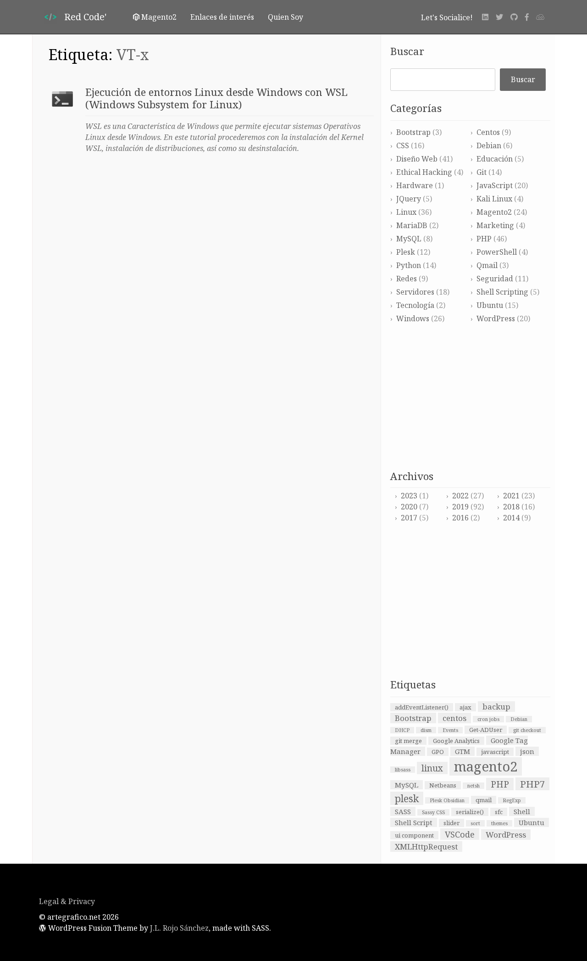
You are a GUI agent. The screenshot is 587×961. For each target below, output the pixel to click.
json (527, 751)
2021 (511, 496)
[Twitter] (499, 17)
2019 (460, 507)
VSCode (460, 834)
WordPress (495, 318)
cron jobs (488, 719)
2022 (460, 496)
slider (451, 823)
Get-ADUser (485, 730)
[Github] (514, 17)
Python (408, 265)
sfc (499, 812)
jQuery (408, 199)
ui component (414, 835)
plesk (407, 798)
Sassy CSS (433, 812)
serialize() (470, 812)
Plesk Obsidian (447, 800)
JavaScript (494, 185)
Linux (406, 212)
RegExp (512, 800)
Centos (488, 132)
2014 (511, 518)
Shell (522, 811)
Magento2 (494, 212)
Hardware (414, 185)
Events (450, 730)
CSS (402, 145)
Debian (488, 145)
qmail (484, 800)
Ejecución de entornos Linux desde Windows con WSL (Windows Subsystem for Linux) (216, 98)
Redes (406, 279)
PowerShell (496, 252)
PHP (484, 239)
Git (481, 172)
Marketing (495, 225)
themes (499, 823)
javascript (495, 752)
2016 (460, 518)
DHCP (402, 730)
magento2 (485, 766)
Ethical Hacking (424, 172)
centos (454, 718)
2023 (409, 496)
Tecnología (415, 305)
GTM (462, 751)
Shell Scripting (502, 292)
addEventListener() (422, 707)
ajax (465, 707)
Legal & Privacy (67, 901)
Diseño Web (416, 159)
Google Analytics (456, 741)
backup (496, 706)
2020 (409, 507)
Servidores (415, 292)
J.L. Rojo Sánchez (179, 928)
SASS (403, 811)
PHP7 (532, 783)
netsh (473, 785)
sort (475, 823)
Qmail (487, 265)
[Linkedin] (485, 17)
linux (432, 768)
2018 (511, 507)
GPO (438, 752)
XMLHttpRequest (426, 846)
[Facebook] (526, 17)
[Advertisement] (470, 397)
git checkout (527, 730)
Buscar (407, 51)
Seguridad (494, 279)
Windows (412, 318)
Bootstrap (413, 132)
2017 (409, 518)
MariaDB (411, 225)
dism (426, 730)
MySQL (408, 239)
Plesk (405, 252)
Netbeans (442, 785)
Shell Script (413, 822)
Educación (494, 159)
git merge (408, 741)
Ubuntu (489, 305)
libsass (402, 769)
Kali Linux (494, 199)
